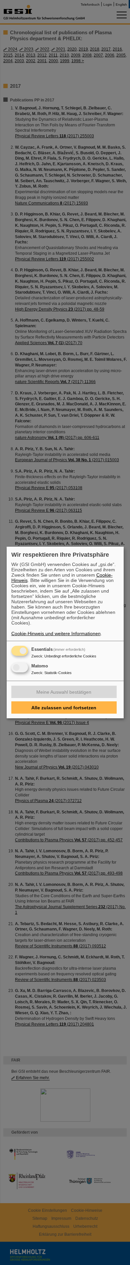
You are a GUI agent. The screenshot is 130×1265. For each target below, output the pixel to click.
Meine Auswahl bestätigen (63, 692)
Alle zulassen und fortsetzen (63, 707)
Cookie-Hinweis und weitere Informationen (56, 633)
